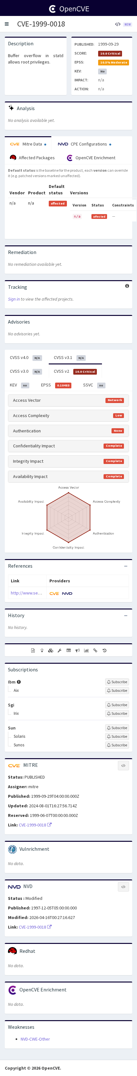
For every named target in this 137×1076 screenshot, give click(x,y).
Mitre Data (32, 144)
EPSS (55, 385)
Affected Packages (36, 158)
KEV (18, 385)
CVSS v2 (74, 371)
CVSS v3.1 (69, 357)
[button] (6, 24)
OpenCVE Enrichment (95, 158)
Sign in (14, 299)
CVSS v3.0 (25, 371)
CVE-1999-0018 (41, 24)
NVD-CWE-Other (35, 1039)
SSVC (93, 385)
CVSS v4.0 (25, 357)
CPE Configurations (89, 144)
